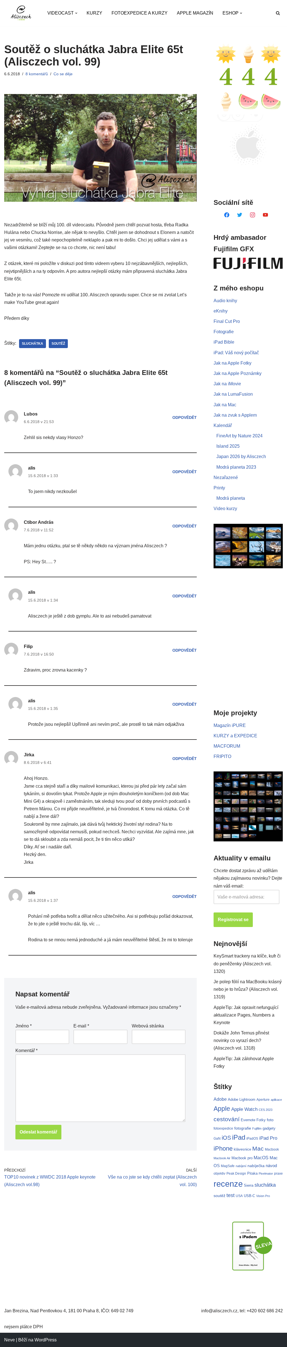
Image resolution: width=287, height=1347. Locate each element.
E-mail (81, 1026)
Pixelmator (266, 1173)
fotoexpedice (223, 1128)
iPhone (223, 1148)
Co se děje (63, 74)
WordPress (45, 1339)
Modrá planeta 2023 (236, 467)
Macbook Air (222, 1158)
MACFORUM (227, 746)
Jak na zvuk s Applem (235, 415)
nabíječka (256, 1165)
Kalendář (223, 425)
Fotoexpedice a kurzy (140, 13)
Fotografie (224, 331)
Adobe (220, 1099)
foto (270, 1120)
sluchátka (32, 344)
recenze (228, 1183)
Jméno (23, 1026)
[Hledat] (278, 13)
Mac (258, 1148)
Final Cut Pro (227, 321)
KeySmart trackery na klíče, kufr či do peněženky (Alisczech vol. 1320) (247, 963)
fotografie (242, 1128)
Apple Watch (244, 1109)
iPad (238, 1137)
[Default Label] (227, 214)
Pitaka (252, 1173)
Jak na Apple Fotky (232, 363)
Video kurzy (225, 508)
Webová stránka (148, 1026)
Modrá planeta (230, 498)
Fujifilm (256, 1128)
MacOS (261, 1157)
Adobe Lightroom (241, 1099)
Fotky (261, 1120)
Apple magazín (195, 13)
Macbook (272, 1149)
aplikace (276, 1099)
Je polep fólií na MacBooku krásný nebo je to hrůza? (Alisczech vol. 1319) (248, 989)
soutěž (58, 344)
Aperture (263, 1099)
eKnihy (221, 311)
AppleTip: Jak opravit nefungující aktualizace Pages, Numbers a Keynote (246, 1015)
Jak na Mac (225, 404)
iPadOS (252, 1138)
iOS (226, 1138)
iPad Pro (268, 1138)
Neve (9, 1339)
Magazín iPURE (230, 725)
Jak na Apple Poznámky (237, 373)
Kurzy (94, 13)
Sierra (248, 1185)
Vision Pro (263, 1196)
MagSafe (228, 1166)
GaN (217, 1138)
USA (239, 1196)
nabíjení (241, 1166)
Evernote (248, 1120)
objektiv (219, 1173)
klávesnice (242, 1149)
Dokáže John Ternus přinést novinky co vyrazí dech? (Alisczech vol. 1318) (241, 1040)
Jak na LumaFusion (233, 394)
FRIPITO (222, 756)
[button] (76, 13)
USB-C (249, 1196)
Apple (222, 1108)
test (230, 1195)
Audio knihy (225, 300)
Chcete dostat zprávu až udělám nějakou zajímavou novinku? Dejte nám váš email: (248, 878)
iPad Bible (224, 342)
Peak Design (236, 1173)
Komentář (26, 1050)
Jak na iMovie (227, 383)
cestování (227, 1119)
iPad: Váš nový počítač (236, 352)
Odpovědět (184, 417)
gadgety (269, 1128)
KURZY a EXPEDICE (235, 735)
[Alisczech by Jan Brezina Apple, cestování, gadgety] (21, 13)
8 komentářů (37, 74)
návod (271, 1165)
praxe (278, 1173)
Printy (219, 487)
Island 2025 (228, 446)
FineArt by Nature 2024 (239, 435)
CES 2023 (265, 1109)
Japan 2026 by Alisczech (241, 456)
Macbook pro (242, 1158)
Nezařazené (226, 477)
